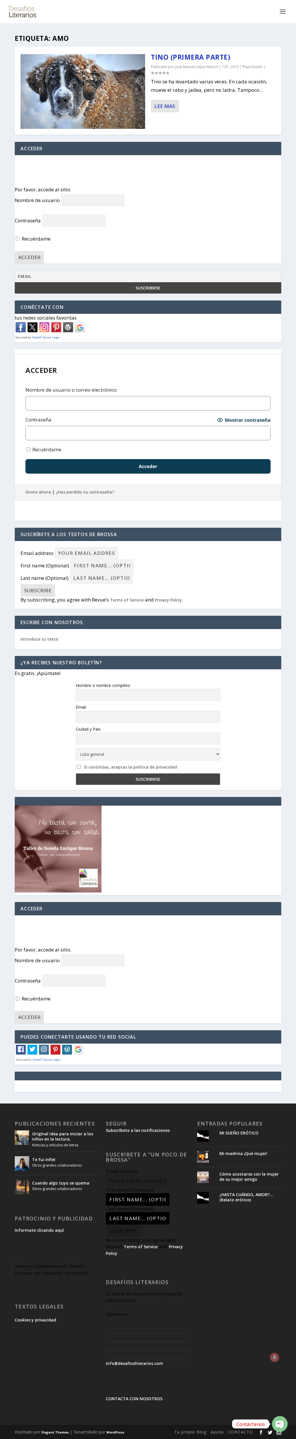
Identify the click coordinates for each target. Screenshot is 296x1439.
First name (45, 565)
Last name (45, 578)
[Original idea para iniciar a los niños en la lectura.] (22, 1137)
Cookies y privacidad (35, 1320)
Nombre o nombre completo (103, 685)
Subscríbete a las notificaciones (138, 1130)
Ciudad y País (88, 729)
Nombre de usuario (37, 200)
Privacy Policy (168, 600)
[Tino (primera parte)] (83, 91)
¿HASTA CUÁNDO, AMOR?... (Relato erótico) (246, 1197)
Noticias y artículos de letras (55, 1145)
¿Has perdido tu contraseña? (85, 492)
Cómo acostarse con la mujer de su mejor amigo (249, 1176)
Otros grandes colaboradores (57, 1165)
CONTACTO (240, 1432)
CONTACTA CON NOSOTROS (134, 1398)
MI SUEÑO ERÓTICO (238, 1133)
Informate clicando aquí (39, 1230)
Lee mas (164, 106)
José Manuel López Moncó (196, 66)
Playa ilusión (252, 66)
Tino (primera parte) (190, 57)
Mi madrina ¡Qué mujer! (243, 1153)
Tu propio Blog (190, 1432)
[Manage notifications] (274, 1357)
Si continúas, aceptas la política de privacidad (130, 767)
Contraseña (28, 220)
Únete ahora (38, 492)
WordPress (115, 1432)
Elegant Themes (55, 1432)
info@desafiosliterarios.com (134, 1363)
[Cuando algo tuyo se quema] (22, 1187)
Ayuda (217, 1432)
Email (81, 707)
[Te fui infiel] (22, 1163)
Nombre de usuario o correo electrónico (71, 389)
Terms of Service (127, 600)
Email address (37, 553)
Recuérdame (36, 238)
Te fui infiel (43, 1159)
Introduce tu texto (39, 639)
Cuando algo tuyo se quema (60, 1183)
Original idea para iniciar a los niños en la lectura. (62, 1136)
